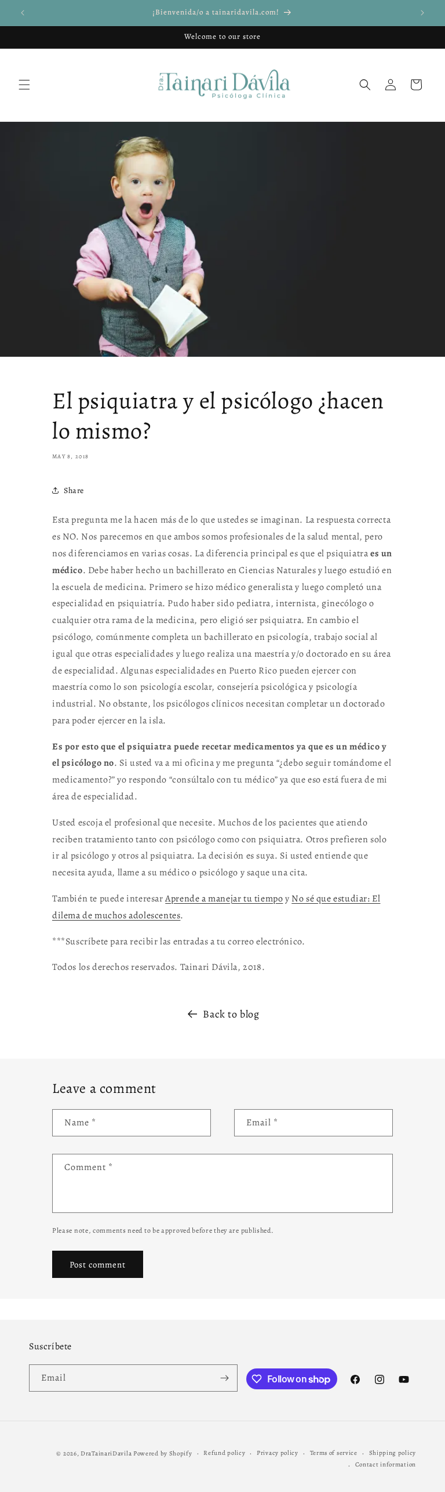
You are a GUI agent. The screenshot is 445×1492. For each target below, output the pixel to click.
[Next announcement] (422, 13)
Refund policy (224, 1452)
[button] (24, 84)
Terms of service (334, 1452)
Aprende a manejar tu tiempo (224, 898)
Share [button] (74, 490)
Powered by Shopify (162, 1453)
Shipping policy (393, 1452)
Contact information (385, 1464)
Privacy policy (277, 1452)
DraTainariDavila (106, 1453)
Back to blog (231, 1014)
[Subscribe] (224, 1378)
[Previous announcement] (22, 13)
